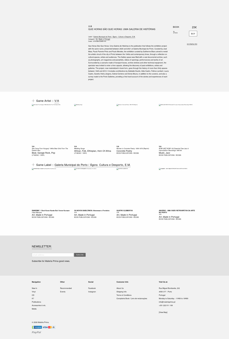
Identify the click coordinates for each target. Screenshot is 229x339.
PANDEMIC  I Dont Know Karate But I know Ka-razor (51, 210)
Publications (36, 302)
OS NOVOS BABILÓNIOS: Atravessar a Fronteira (91, 210)
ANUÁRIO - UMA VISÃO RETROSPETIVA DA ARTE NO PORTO (177, 211)
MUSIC (88, 4)
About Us (120, 288)
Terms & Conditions (124, 295)
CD (33, 295)
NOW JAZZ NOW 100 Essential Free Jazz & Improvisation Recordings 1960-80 (174, 149)
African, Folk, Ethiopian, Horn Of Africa (92, 150)
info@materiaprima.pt (167, 302)
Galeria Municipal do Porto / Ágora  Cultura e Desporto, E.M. (93, 165)
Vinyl (34, 291)
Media (34, 308)
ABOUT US (148, 4)
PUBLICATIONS (99, 4)
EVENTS (138, 4)
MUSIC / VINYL (39, 155)
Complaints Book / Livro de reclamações (132, 298)
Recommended (66, 288)
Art (97, 39)
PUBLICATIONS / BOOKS (130, 153)
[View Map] (163, 312)
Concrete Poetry (124, 150)
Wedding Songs (79, 148)
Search (194, 12)
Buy (193, 33)
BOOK (119, 153)
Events (62, 291)
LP (33, 155)
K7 (33, 298)
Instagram (92, 291)
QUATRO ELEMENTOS (125, 210)
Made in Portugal (104, 39)
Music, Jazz (164, 152)
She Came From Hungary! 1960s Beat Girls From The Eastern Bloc (50, 149)
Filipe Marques (37, 212)
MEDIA (130, 4)
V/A (90, 26)
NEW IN (80, 4)
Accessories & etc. (39, 305)
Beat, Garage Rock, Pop (43, 152)
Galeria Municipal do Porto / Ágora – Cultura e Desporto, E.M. (114, 37)
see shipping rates (192, 44)
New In (34, 288)
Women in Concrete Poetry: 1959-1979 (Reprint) (133, 148)
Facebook (92, 288)
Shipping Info (122, 291)
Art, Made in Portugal (42, 214)
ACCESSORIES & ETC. (116, 4)
